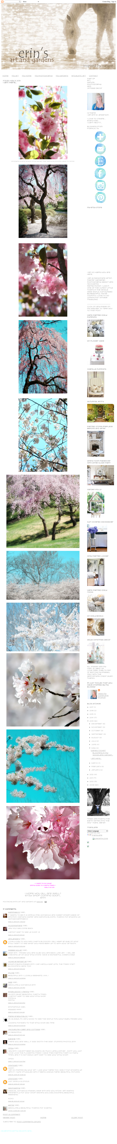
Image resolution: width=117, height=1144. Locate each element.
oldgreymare (15, 925)
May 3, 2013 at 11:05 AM (16, 969)
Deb (10, 982)
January (95, 770)
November (97, 727)
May (93, 748)
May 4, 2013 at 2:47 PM (16, 987)
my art (15, 76)
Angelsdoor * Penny (18, 992)
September (97, 734)
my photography (44, 76)
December (97, 724)
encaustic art (79, 76)
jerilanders (14, 939)
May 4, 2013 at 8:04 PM (16, 1003)
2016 (92, 710)
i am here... (9, 83)
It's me (11, 973)
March (94, 763)
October (96, 731)
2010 (92, 781)
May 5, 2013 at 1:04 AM (16, 1012)
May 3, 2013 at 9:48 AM (16, 957)
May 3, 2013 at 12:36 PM (16, 978)
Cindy (11, 1048)
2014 (92, 717)
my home (26, 76)
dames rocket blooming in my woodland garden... (102, 753)
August (95, 737)
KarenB (11, 1039)
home (5, 76)
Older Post (77, 1117)
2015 (92, 714)
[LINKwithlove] (100, 838)
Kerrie (11, 1105)
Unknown (13, 1065)
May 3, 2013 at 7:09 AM (16, 921)
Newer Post (9, 1117)
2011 (91, 778)
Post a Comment (11, 1114)
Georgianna (14, 1088)
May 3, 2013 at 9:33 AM (16, 946)
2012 (92, 774)
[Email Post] (45, 901)
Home (43, 1117)
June (94, 744)
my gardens (62, 76)
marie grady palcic (18, 1016)
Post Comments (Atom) (29, 1122)
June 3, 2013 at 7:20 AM (17, 1110)
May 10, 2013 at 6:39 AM (17, 1074)
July (93, 741)
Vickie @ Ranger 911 (17, 961)
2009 (92, 785)
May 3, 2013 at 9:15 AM (16, 935)
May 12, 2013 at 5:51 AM (16, 1084)
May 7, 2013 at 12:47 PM (16, 1061)
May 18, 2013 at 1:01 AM (16, 1101)
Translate (97, 835)
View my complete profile (103, 695)
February (96, 766)
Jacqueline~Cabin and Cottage (24, 1029)
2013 (92, 721)
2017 (92, 707)
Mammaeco (14, 912)
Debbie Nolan (15, 950)
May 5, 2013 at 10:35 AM (16, 1025)
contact (93, 76)
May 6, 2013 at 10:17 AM (16, 1035)
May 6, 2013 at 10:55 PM (16, 1044)
